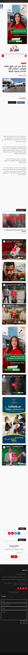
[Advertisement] (14, 120)
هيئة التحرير (21, 1)
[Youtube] (23, 588)
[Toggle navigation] (3, 56)
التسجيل (14, 557)
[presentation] (3, 210)
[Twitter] (21, 588)
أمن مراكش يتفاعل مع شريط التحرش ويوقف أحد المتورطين (15, 230)
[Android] (26, 588)
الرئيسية (1, 7)
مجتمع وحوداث (23, 63)
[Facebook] (18, 588)
